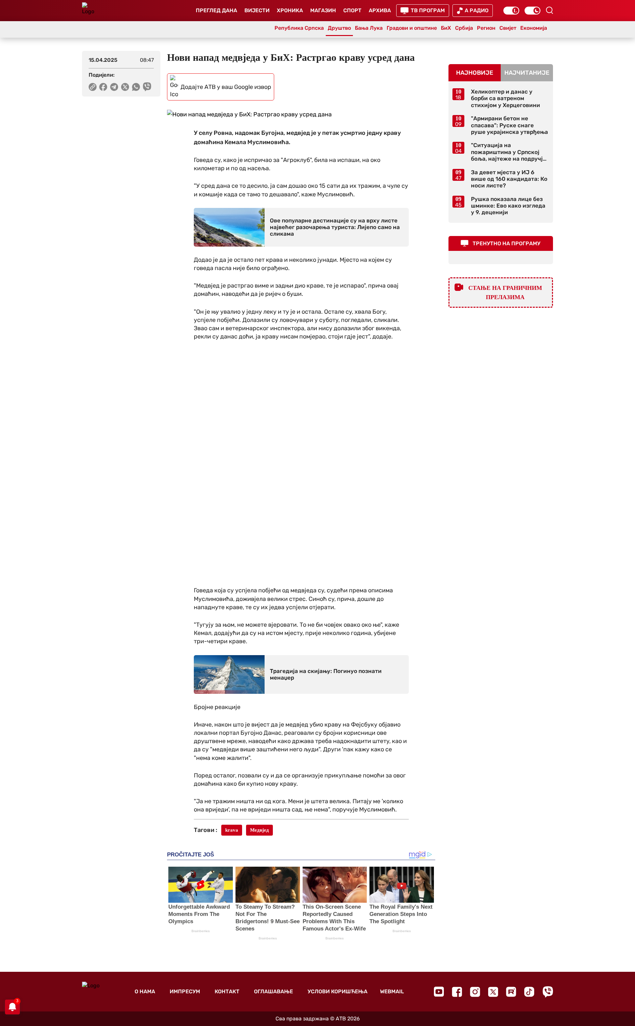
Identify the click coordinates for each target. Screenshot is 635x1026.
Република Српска (299, 28)
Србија (464, 28)
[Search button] (549, 10)
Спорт (352, 10)
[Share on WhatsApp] (136, 87)
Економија (533, 28)
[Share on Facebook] (103, 87)
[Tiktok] (529, 992)
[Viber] (547, 992)
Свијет (507, 28)
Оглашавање (273, 991)
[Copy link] (93, 87)
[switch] (511, 11)
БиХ (446, 28)
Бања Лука (369, 28)
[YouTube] (439, 992)
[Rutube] (511, 992)
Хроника (290, 10)
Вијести (257, 10)
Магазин (323, 10)
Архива (380, 10)
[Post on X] (125, 87)
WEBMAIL (392, 991)
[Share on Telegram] (114, 87)
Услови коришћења (337, 991)
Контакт (227, 991)
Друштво (339, 28)
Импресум (185, 991)
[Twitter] (493, 992)
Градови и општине (412, 28)
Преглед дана (216, 10)
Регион (486, 28)
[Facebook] (457, 992)
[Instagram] (475, 992)
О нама (145, 991)
